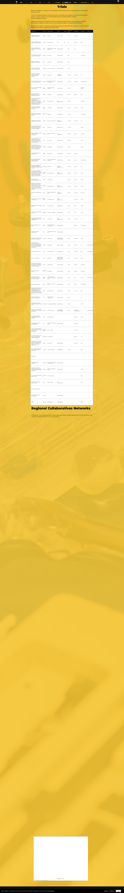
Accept (118, 891)
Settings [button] (106, 891)
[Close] (122, 891)
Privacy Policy (51, 891)
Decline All (112, 891)
